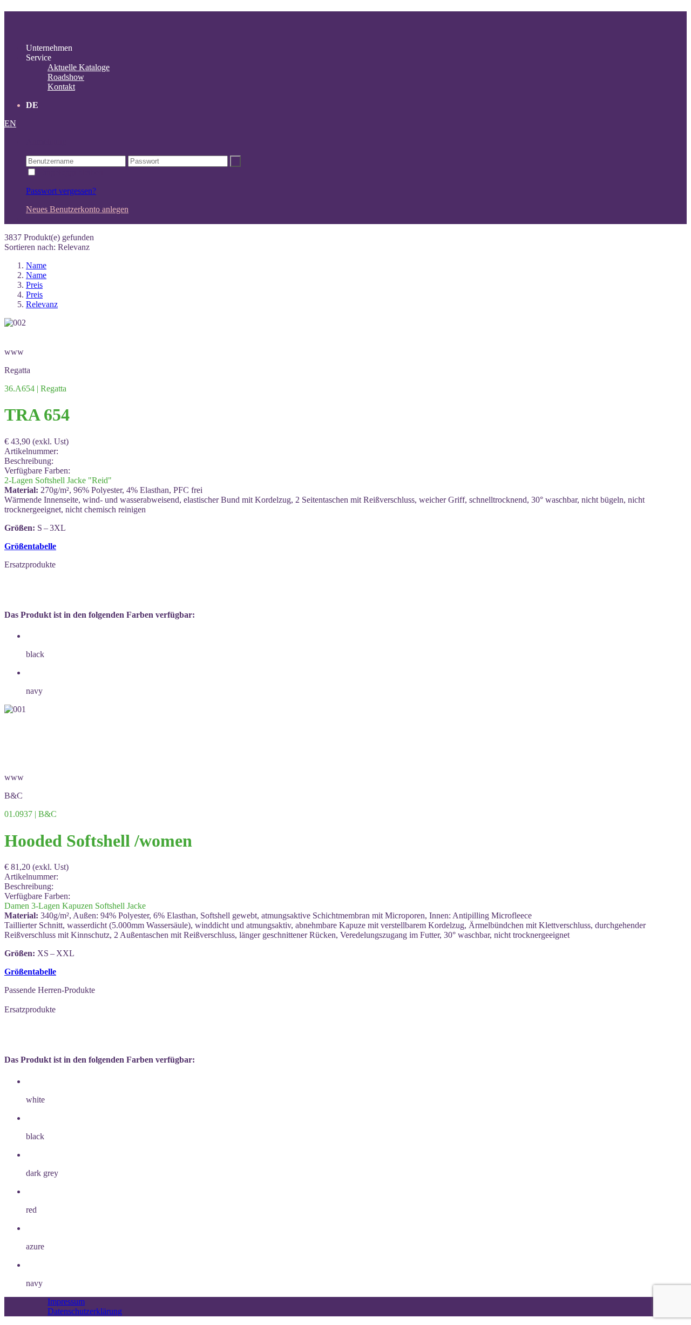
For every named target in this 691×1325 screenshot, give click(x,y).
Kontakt (61, 86)
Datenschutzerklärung (85, 1311)
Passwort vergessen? (61, 190)
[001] (15, 709)
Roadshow (66, 77)
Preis (34, 284)
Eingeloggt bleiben (70, 172)
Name (36, 265)
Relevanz (42, 304)
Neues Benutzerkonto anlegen (77, 209)
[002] (15, 323)
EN (10, 123)
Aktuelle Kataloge (79, 67)
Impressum (66, 1301)
